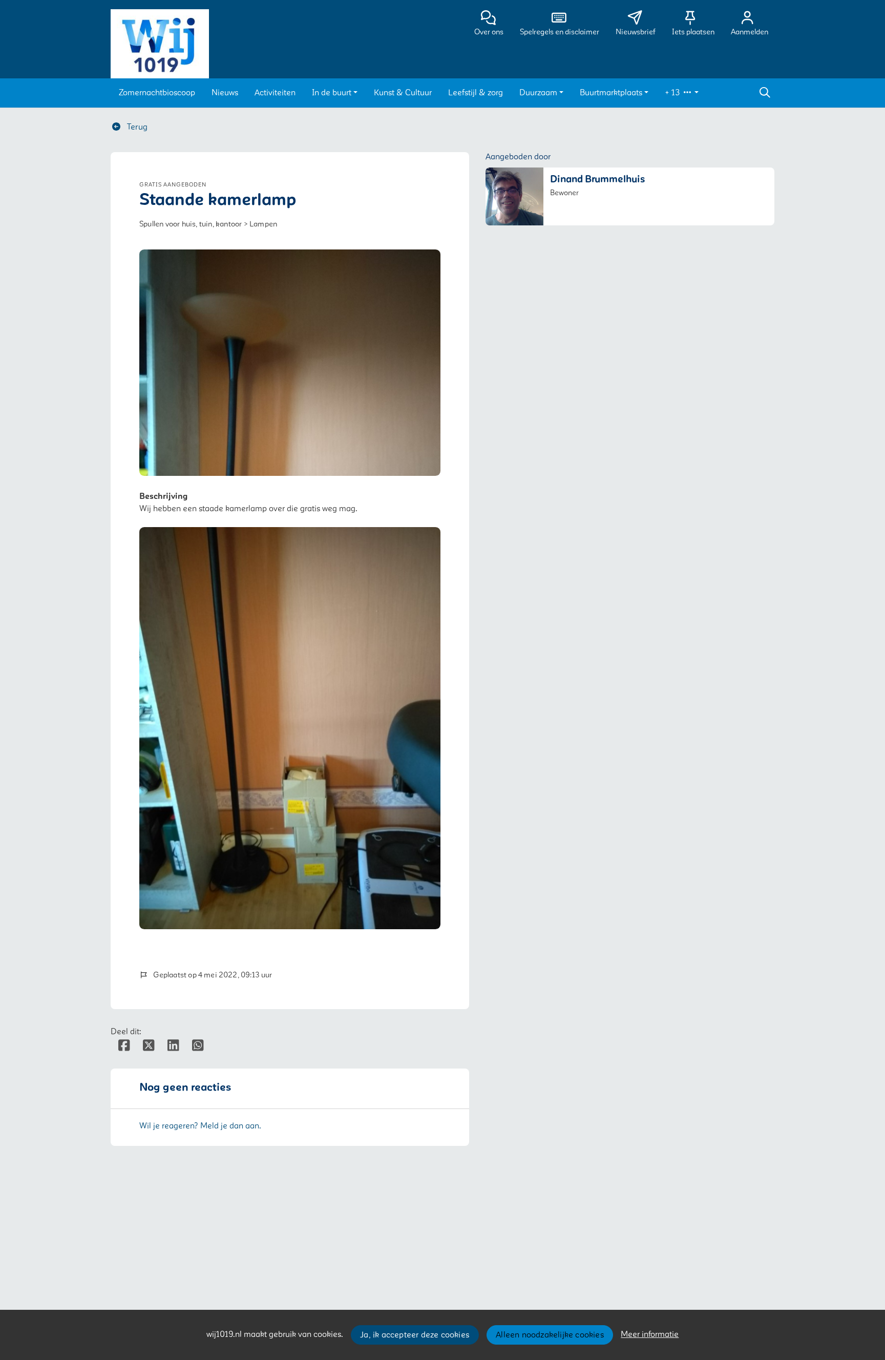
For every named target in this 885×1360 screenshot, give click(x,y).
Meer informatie (650, 1334)
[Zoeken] (764, 92)
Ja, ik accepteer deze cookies (414, 1335)
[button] (157, 92)
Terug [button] (136, 127)
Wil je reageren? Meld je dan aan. (200, 1126)
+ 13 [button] (673, 93)
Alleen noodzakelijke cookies (550, 1335)
